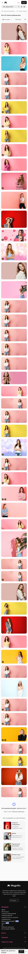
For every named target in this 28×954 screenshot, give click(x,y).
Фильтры (19, 19)
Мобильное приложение (8, 927)
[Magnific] (14, 886)
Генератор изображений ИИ (9, 913)
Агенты (5, 923)
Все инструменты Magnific (8, 929)
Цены (18, 2)
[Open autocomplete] (3, 6)
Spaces (3, 909)
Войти (24, 2)
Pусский (14, 900)
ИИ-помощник (5, 911)
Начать (4, 933)
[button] (14, 900)
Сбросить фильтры (18, 811)
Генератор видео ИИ (7, 915)
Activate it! (21, 951)
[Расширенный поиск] (25, 19)
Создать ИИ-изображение (9, 11)
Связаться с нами (7, 942)
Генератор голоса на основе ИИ (10, 917)
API (2, 925)
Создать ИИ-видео (22, 11)
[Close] (26, 952)
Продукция (5, 907)
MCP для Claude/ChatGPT (10, 921)
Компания (5, 937)
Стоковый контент (6, 919)
